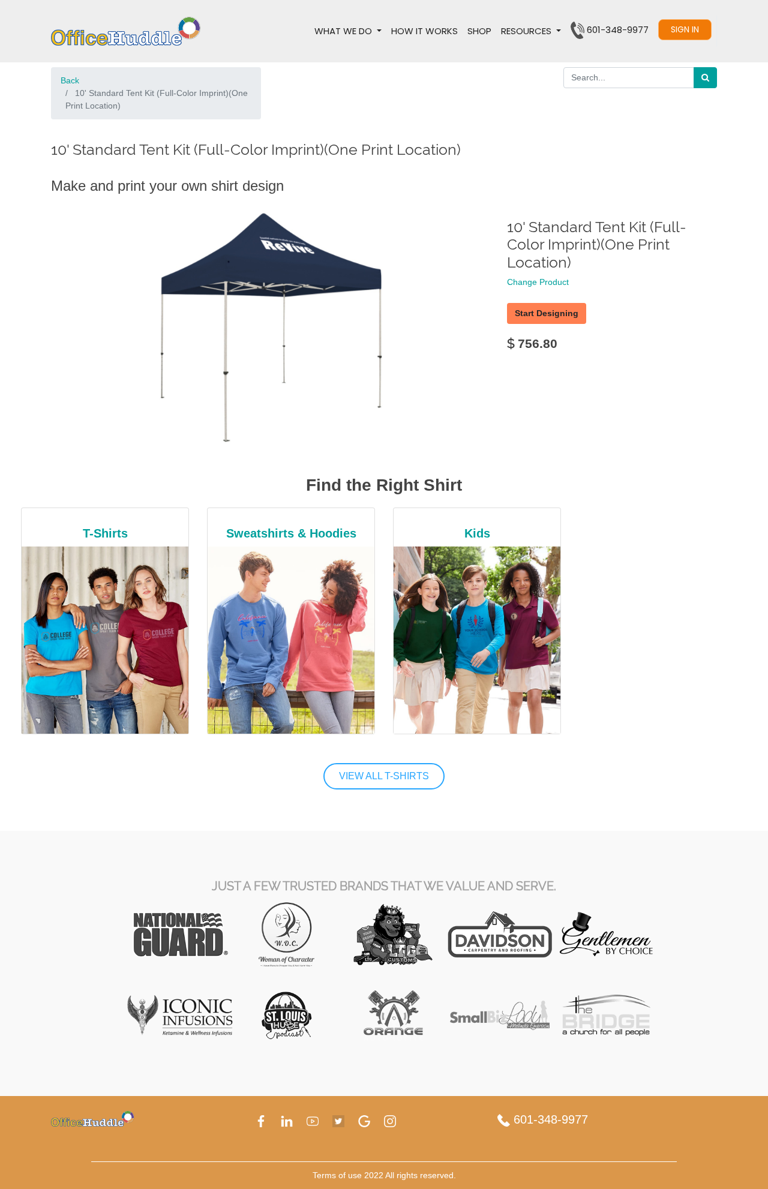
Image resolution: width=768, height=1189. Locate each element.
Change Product (538, 282)
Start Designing (546, 313)
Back (70, 80)
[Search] (705, 77)
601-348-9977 (549, 1119)
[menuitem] (424, 31)
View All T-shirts (384, 776)
